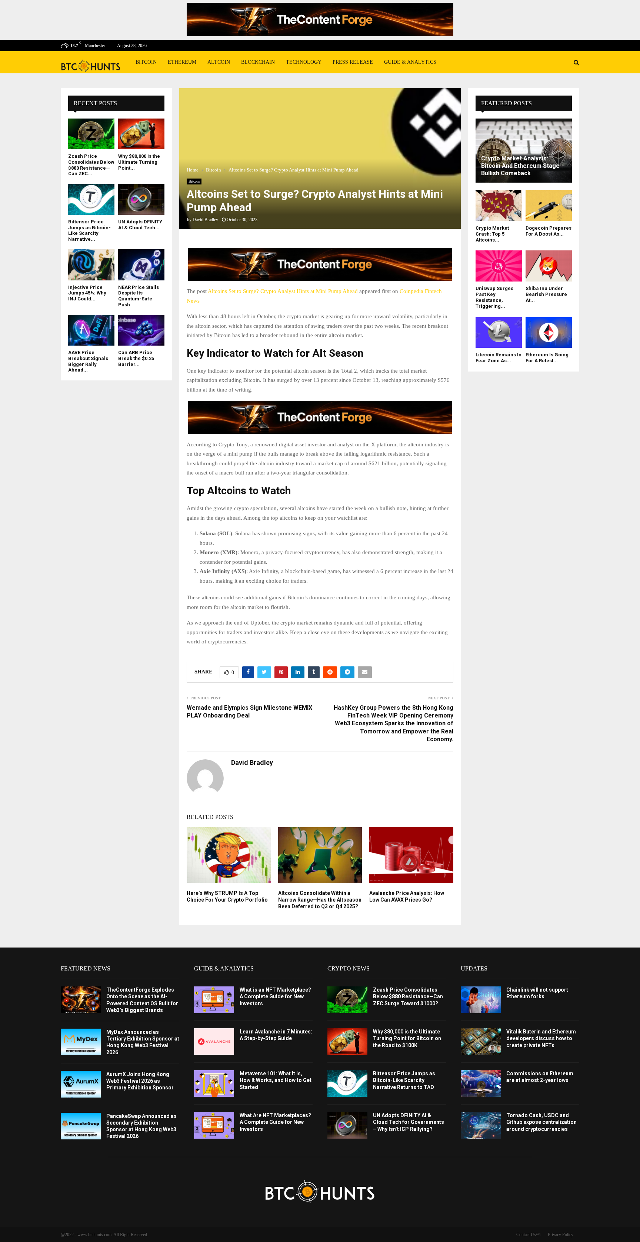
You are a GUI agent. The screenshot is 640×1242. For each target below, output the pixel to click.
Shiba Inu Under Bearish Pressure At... (546, 294)
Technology (303, 62)
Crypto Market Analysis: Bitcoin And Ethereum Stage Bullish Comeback (520, 166)
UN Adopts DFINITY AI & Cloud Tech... (140, 224)
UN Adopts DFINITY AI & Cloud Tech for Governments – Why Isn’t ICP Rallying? (408, 1122)
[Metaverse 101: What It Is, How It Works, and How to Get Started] (214, 1083)
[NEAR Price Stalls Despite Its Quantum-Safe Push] (141, 264)
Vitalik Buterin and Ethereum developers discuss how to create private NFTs (541, 1038)
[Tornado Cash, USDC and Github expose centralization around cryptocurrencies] (481, 1125)
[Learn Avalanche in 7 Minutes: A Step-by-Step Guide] (214, 1041)
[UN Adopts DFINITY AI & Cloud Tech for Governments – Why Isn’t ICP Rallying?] (141, 199)
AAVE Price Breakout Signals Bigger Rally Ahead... (88, 361)
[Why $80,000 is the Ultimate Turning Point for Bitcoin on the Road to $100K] (141, 134)
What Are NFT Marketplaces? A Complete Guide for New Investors (275, 1122)
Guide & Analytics (410, 62)
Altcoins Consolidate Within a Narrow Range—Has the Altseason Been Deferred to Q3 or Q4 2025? (319, 899)
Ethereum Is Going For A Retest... (547, 357)
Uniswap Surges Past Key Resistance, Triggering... (494, 297)
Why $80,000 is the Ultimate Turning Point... (139, 161)
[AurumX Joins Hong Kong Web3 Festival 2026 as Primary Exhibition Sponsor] (81, 1084)
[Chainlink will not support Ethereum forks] (481, 999)
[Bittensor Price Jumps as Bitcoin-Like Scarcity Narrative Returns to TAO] (91, 199)
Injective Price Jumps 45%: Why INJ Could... (87, 293)
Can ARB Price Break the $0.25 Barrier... (136, 358)
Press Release (353, 62)
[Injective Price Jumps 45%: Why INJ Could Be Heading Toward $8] (91, 264)
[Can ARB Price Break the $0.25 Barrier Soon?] (141, 330)
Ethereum (182, 62)
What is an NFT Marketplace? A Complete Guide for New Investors (275, 996)
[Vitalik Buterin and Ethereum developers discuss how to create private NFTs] (481, 1041)
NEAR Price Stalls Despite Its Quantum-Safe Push (138, 295)
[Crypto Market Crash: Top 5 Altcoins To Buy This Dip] (499, 205)
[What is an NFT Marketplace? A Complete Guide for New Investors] (214, 999)
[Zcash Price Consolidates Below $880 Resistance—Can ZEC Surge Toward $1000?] (91, 134)
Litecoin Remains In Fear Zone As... (498, 357)
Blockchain (258, 62)
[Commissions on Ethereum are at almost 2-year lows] (481, 1083)
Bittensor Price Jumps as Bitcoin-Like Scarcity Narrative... (89, 230)
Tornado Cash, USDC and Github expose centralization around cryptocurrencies (541, 1122)
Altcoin (218, 62)
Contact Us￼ (528, 1234)
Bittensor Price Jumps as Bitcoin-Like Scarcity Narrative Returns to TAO (404, 1080)
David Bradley (205, 219)
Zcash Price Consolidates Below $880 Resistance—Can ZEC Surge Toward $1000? (408, 996)
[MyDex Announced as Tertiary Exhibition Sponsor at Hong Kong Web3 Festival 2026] (81, 1042)
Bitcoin (146, 62)
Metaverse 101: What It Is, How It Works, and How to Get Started (275, 1080)
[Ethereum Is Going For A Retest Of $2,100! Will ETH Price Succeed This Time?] (549, 332)
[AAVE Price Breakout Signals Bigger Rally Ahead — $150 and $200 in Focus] (91, 330)
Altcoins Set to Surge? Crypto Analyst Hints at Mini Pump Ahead (283, 291)
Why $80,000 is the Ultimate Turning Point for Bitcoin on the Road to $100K (407, 1038)
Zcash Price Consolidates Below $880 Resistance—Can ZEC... (91, 164)
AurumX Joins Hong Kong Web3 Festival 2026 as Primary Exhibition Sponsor (140, 1081)
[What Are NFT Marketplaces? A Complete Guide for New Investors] (214, 1125)
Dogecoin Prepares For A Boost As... (548, 231)
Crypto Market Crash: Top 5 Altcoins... (492, 234)
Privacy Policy (560, 1234)
